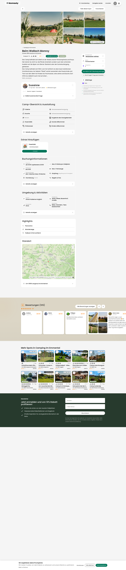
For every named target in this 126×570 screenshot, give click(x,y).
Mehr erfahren (23, 567)
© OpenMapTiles (58, 277)
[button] (48, 261)
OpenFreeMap (51, 277)
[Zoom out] (73, 248)
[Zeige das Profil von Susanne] (72, 85)
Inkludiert (35, 151)
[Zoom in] (73, 246)
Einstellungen (80, 565)
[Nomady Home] (12, 3)
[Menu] (117, 3)
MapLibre (46, 277)
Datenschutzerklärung (75, 421)
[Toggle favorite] (23, 352)
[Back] (22, 8)
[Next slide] (103, 306)
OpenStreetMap (69, 277)
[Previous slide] (99, 306)
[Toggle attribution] (73, 277)
